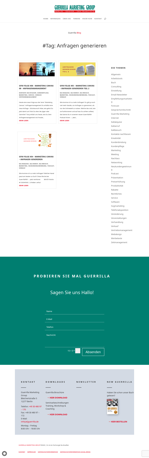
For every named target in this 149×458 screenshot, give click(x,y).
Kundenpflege (43, 93)
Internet (115, 118)
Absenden (93, 352)
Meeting (115, 154)
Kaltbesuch (84, 93)
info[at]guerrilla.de (30, 421)
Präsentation (117, 177)
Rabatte (114, 189)
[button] (4, 453)
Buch (113, 82)
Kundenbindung (118, 142)
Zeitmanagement (119, 242)
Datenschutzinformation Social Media (75, 452)
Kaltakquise (65, 93)
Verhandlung (117, 222)
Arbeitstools (116, 78)
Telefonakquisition (119, 210)
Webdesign (116, 234)
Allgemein (116, 74)
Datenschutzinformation (48, 452)
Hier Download (58, 397)
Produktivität (117, 185)
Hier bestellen (119, 421)
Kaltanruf (75, 93)
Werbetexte (116, 238)
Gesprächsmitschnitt (121, 109)
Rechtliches (116, 193)
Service (31, 95)
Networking (116, 162)
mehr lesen (23, 120)
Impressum (31, 452)
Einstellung (116, 90)
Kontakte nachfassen (27, 93)
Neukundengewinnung (78, 95)
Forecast (115, 105)
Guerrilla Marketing (120, 114)
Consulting (116, 86)
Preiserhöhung (118, 181)
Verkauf (38, 95)
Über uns (67, 19)
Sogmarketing (117, 206)
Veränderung (117, 214)
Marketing (23, 95)
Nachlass (115, 158)
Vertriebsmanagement (28, 97)
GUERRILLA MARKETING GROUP (29, 445)
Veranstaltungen (119, 218)
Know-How (87, 19)
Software (115, 202)
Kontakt (98, 19)
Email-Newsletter (119, 94)
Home (45, 19)
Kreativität (116, 138)
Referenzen (55, 19)
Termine (76, 19)
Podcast (91, 95)
